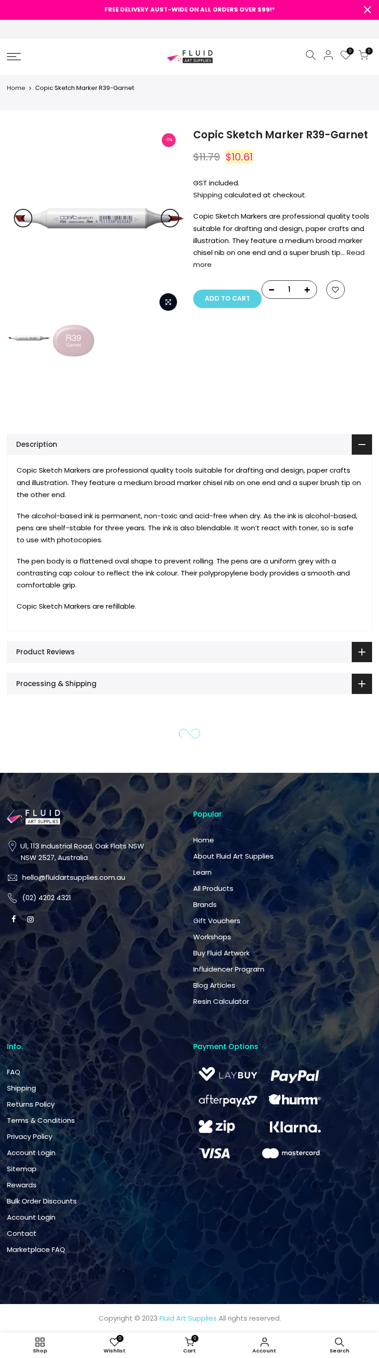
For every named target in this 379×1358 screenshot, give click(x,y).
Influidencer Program (228, 969)
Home (16, 87)
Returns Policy (31, 1104)
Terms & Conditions (41, 1120)
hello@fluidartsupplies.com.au (73, 877)
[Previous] (23, 218)
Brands (205, 904)
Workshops (212, 937)
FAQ (13, 1072)
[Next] (170, 218)
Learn (202, 872)
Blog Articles (214, 985)
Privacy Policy (29, 1136)
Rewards (22, 1185)
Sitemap (22, 1169)
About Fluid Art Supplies (233, 856)
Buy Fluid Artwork (221, 953)
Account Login (31, 1152)
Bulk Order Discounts (42, 1201)
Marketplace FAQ (36, 1249)
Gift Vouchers (216, 920)
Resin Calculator (221, 1001)
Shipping (207, 195)
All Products (213, 888)
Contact (22, 1233)
